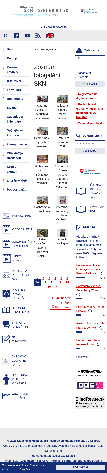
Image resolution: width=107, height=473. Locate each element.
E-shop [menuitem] (12, 58)
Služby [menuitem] (12, 107)
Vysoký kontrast (5, 35)
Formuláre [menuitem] (14, 90)
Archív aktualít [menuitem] (12, 169)
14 (67, 282)
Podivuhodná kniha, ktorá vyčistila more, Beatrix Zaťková (88, 269)
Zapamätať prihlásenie (83, 75)
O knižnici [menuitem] (14, 81)
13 (59, 282)
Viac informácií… (22, 469)
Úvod (37, 49)
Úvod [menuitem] (10, 49)
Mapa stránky (93, 460)
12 (52, 282)
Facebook (16, 35)
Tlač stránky (62, 307)
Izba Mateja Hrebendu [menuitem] (15, 155)
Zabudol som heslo (91, 123)
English (50, 35)
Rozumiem (80, 467)
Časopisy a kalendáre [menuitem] (15, 119)
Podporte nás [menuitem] (16, 189)
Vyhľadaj (90, 151)
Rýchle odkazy (53, 27)
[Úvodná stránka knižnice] (53, 11)
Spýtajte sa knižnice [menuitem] (15, 133)
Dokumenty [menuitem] (15, 99)
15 (49, 286)
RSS (38, 35)
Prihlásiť (90, 84)
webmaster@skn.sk (34, 460)
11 (44, 282)
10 (37, 282)
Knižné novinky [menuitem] (12, 70)
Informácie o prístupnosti (65, 460)
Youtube (27, 35)
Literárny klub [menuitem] (17, 180)
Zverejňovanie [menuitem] (17, 144)
